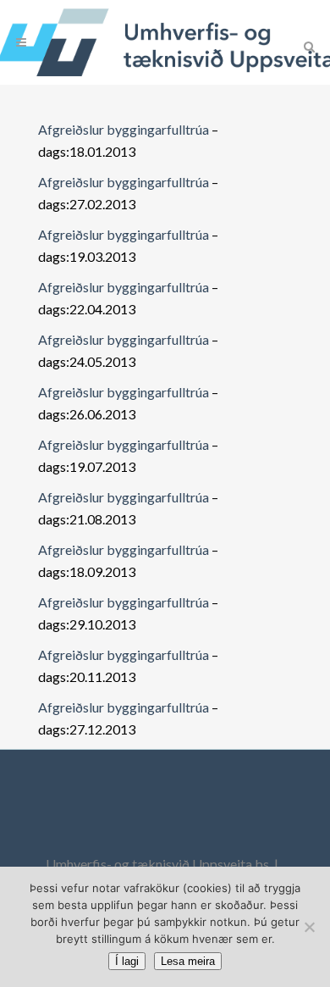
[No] (308, 926)
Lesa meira (188, 961)
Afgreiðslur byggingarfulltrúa (123, 129)
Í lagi (127, 961)
